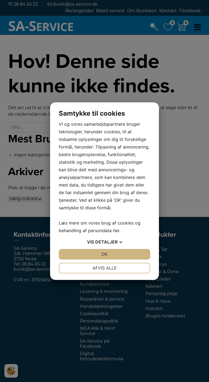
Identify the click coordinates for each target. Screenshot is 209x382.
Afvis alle (105, 268)
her (116, 230)
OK (104, 254)
